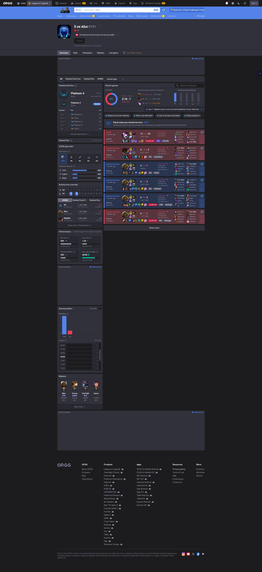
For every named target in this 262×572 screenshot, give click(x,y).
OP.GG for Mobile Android (147, 469)
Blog (84, 476)
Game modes (87, 16)
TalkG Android (143, 495)
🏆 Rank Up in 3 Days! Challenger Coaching (179, 10)
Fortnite (107, 512)
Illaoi (66, 211)
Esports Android (144, 502)
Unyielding (158, 157)
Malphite (67, 218)
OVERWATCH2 (110, 492)
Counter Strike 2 (111, 508)
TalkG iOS (141, 499)
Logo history (87, 479)
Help (174, 476)
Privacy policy (179, 469)
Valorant (107, 482)
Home (60, 16)
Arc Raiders (109, 502)
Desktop (107, 525)
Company (86, 472)
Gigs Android (142, 489)
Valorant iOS (142, 485)
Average (169, 205)
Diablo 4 (107, 515)
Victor (156, 173)
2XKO (106, 518)
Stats (130, 16)
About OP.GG (87, 469)
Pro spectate (119, 16)
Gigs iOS (140, 492)
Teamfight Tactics (111, 472)
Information (157, 16)
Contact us (177, 482)
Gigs (106, 541)
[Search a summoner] (156, 9)
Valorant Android (144, 482)
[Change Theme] (239, 3)
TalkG (106, 534)
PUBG (106, 485)
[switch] (96, 309)
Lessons (171, 16)
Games (107, 528)
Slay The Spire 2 (111, 505)
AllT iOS (140, 479)
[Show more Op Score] (202, 109)
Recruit (199, 476)
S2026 (65, 200)
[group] (80, 357)
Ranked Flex (95, 200)
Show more (154, 228)
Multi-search (142, 16)
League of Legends (40, 3)
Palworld (107, 476)
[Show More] (227, 3)
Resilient (157, 189)
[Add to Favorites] (99, 27)
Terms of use (178, 472)
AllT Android (142, 476)
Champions (71, 16)
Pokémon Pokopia (112, 495)
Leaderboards (104, 16)
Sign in (254, 3)
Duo (105, 531)
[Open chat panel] (260, 73)
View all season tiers (78, 134)
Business (200, 469)
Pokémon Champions (113, 479)
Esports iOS (142, 505)
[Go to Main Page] (8, 3)
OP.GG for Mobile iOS (145, 472)
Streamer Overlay (111, 544)
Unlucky (166, 141)
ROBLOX (107, 489)
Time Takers (109, 521)
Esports (107, 538)
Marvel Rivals (109, 499)
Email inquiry (178, 479)
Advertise (200, 472)
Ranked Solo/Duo (80, 200)
